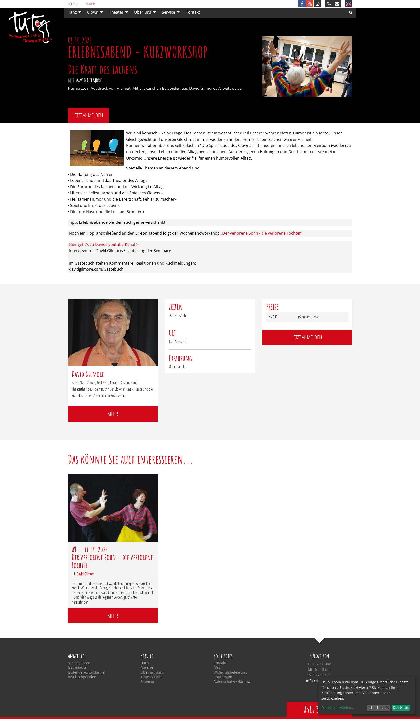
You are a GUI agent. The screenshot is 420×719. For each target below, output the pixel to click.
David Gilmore (89, 80)
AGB (217, 667)
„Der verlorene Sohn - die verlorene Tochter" (261, 233)
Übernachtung (152, 672)
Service (168, 12)
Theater (116, 12)
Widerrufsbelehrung (230, 672)
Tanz (72, 12)
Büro (145, 663)
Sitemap (147, 681)
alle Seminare (79, 663)
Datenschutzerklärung (232, 681)
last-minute (77, 667)
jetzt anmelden (88, 115)
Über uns (142, 12)
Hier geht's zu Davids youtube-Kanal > (103, 244)
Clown (92, 12)
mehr (112, 413)
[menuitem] (73, 12)
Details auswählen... (337, 707)
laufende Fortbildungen (87, 672)
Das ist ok (401, 707)
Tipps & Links (151, 677)
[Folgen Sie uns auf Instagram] (317, 3)
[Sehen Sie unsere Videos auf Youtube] (309, 3)
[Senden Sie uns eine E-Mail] (337, 3)
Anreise (147, 667)
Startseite (73, 4)
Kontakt (193, 12)
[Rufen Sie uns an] (329, 3)
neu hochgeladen (82, 677)
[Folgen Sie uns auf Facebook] (302, 3)
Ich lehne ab (378, 707)
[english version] (348, 3)
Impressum (223, 677)
